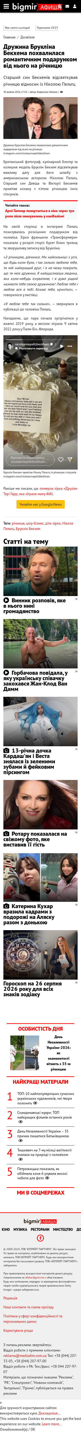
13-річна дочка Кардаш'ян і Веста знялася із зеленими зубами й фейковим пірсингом (29, 761)
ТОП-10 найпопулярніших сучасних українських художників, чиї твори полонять (45, 1098)
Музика (20, 1229)
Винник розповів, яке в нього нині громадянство (34, 605)
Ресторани (40, 1229)
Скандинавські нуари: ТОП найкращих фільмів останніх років (44, 1114)
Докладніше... (49, 1413)
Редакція (10, 1298)
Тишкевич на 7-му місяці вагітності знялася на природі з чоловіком (44, 1152)
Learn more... (51, 1424)
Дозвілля (27, 37)
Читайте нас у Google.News (40, 504)
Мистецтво (63, 1229)
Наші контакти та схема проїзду (28, 1307)
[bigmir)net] (26, 6)
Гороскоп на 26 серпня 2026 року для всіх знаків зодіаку (32, 989)
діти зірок (53, 523)
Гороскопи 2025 (47, 28)
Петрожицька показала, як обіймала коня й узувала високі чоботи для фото (42, 1173)
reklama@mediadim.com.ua (25, 1355)
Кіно (6, 1229)
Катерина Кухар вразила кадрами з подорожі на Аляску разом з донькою (28, 914)
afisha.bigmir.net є (35, 1277)
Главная (9, 37)
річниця (18, 523)
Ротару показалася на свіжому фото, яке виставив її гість (35, 839)
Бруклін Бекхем (28, 528)
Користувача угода (18, 1330)
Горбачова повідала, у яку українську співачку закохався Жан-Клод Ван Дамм (35, 681)
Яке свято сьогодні (17, 28)
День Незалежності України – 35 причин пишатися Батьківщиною (43, 1133)
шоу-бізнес (35, 523)
